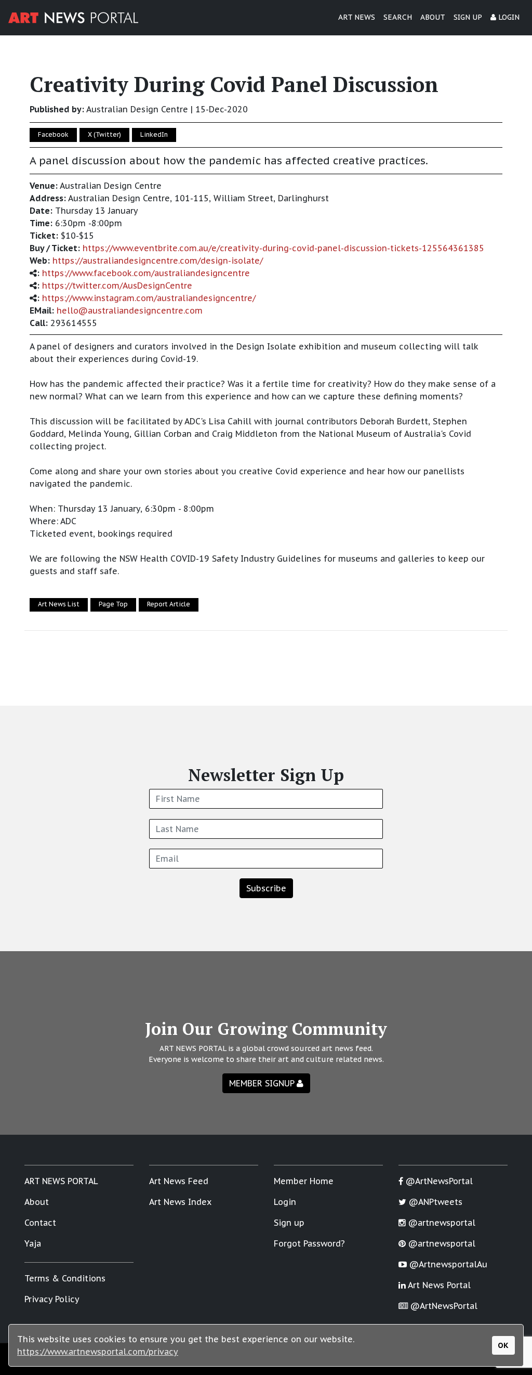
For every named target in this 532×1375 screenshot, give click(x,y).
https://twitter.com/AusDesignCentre (117, 285)
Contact (40, 1222)
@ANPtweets (434, 1202)
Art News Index (180, 1202)
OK (503, 1345)
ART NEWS (356, 17)
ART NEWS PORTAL (61, 1181)
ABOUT (432, 17)
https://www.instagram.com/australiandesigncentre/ (149, 298)
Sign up (289, 1222)
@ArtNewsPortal (438, 1181)
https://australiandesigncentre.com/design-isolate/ (157, 260)
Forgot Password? (309, 1243)
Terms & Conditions (64, 1278)
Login (285, 1202)
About (36, 1202)
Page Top (113, 604)
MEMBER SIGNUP (263, 1083)
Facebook (53, 134)
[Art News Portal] (73, 18)
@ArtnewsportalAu (447, 1264)
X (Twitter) (104, 134)
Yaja (32, 1243)
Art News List (58, 604)
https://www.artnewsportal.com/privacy (97, 1351)
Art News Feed (178, 1181)
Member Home (304, 1181)
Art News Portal (438, 1285)
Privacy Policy (51, 1299)
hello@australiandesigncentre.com (130, 310)
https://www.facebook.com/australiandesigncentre (146, 273)
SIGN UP (468, 17)
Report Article (168, 604)
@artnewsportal (440, 1222)
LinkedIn (154, 134)
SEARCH (397, 17)
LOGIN (508, 17)
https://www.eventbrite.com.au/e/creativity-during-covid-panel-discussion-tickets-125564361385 (283, 248)
